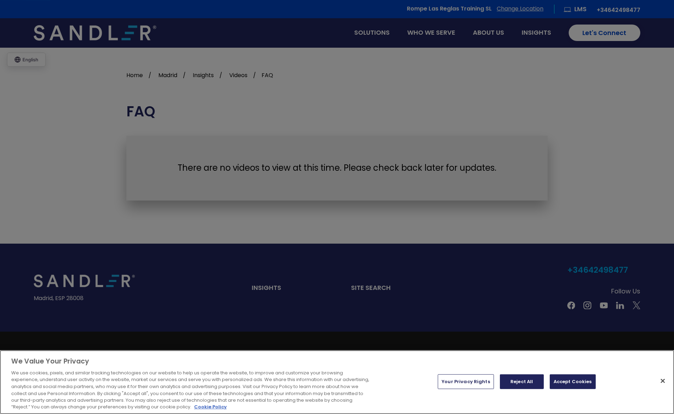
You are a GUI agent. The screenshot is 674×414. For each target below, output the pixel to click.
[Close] (662, 380)
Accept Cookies (573, 381)
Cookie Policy (210, 406)
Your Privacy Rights (466, 381)
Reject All (521, 381)
